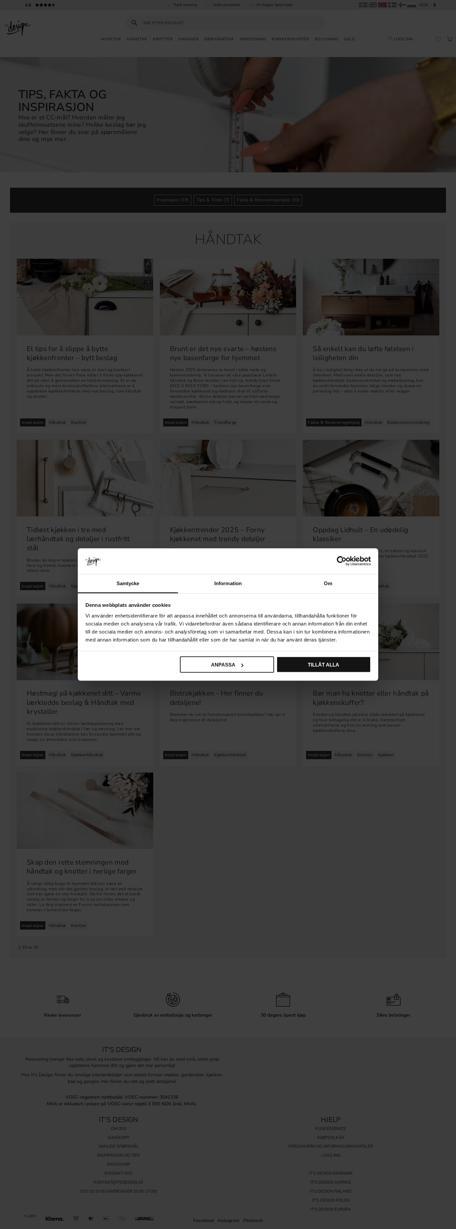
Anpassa (223, 665)
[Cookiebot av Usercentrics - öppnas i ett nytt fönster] (341, 561)
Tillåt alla (323, 665)
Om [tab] (328, 583)
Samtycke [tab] (128, 583)
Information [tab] (228, 583)
